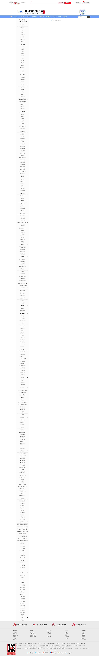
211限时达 (32, 633)
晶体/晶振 (23, 297)
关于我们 (15, 643)
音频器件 (22, 572)
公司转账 (49, 636)
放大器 (22, 256)
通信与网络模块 (22, 101)
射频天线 (22, 424)
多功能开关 (22, 326)
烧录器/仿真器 (23, 320)
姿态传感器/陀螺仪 (22, 171)
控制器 (22, 72)
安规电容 (22, 203)
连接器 (22, 56)
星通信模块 (22, 517)
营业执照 (76, 648)
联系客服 (14, 639)
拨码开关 (22, 346)
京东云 (55, 650)
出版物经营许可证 (50, 647)
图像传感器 (22, 162)
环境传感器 (22, 160)
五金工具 (23, 16)
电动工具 (22, 34)
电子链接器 (22, 74)
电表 (23, 69)
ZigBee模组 (22, 512)
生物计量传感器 (22, 157)
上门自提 (32, 632)
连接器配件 (22, 374)
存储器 (22, 617)
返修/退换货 (67, 636)
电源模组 (28, 16)
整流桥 (22, 614)
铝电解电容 (22, 208)
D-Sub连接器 (22, 351)
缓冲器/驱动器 (23, 394)
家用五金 (22, 39)
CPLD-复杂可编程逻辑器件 (22, 524)
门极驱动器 (22, 218)
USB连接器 (22, 361)
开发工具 (22, 96)
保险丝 (22, 198)
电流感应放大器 (22, 259)
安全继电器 (22, 271)
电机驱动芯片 (22, 215)
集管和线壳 (22, 367)
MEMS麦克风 (22, 575)
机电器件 (22, 84)
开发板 (22, 89)
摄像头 (22, 94)
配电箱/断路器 (23, 126)
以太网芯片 (22, 293)
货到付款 (49, 632)
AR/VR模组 (22, 546)
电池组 (22, 230)
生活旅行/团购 (15, 635)
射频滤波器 (22, 409)
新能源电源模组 (22, 228)
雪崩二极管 (22, 612)
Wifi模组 (22, 510)
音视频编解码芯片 (22, 495)
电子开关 (22, 87)
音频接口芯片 (22, 295)
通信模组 (65, 16)
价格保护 (66, 633)
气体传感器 (22, 155)
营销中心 (39, 643)
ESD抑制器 (22, 585)
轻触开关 (22, 339)
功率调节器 (22, 239)
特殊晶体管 (22, 310)
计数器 (22, 479)
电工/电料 (23, 123)
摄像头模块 (22, 555)
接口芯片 (22, 288)
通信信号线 (22, 567)
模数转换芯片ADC (22, 484)
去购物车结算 (86, 2)
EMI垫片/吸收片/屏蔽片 (22, 402)
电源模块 (22, 232)
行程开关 (22, 342)
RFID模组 (23, 420)
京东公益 (77, 643)
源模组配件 (22, 234)
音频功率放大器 (22, 266)
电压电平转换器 (22, 392)
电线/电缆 (23, 128)
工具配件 (22, 30)
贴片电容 (22, 210)
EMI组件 (22, 400)
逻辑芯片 (22, 387)
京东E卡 (83, 636)
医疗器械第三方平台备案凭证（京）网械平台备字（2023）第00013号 (60, 648)
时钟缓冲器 (22, 462)
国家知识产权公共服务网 (68, 652)
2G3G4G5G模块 (22, 501)
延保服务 (83, 635)
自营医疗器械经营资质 (55, 645)
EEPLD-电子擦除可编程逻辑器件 (23, 529)
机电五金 (22, 32)
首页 (11, 16)
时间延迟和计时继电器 (22, 283)
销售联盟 (53, 643)
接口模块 (22, 106)
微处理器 (22, 521)
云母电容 (22, 205)
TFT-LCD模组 (23, 550)
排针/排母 (23, 370)
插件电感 (22, 179)
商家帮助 (34, 643)
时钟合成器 (22, 460)
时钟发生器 (22, 458)
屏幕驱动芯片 (22, 488)
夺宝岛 (83, 632)
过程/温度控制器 (22, 280)
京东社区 (58, 643)
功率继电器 (22, 278)
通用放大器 (22, 261)
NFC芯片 (23, 430)
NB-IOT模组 (22, 505)
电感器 (22, 176)
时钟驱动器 (22, 465)
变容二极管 (22, 591)
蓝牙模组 (22, 514)
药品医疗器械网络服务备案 (45, 645)
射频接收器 (22, 441)
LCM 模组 (22, 548)
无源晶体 (22, 300)
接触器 (22, 114)
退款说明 (66, 635)
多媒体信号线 (22, 562)
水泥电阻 (22, 254)
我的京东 (77, 2)
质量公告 (68, 643)
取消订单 (66, 638)
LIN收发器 (22, 290)
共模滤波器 (22, 407)
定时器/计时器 (23, 453)
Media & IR (83, 643)
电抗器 (22, 62)
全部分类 (15, 16)
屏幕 (23, 91)
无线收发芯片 (22, 448)
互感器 (22, 60)
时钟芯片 (22, 450)
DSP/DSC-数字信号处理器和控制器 (23, 527)
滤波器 (22, 397)
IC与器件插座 (22, 356)
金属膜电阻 (22, 249)
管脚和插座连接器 (22, 365)
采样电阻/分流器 (22, 247)
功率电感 (22, 181)
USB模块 (22, 507)
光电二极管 (22, 384)
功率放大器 (22, 434)
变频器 (22, 120)
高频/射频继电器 (22, 276)
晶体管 (22, 305)
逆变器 (22, 241)
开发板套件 (34, 16)
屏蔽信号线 (22, 565)
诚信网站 (45, 652)
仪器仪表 (22, 27)
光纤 (23, 569)
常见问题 (14, 636)
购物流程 (14, 632)
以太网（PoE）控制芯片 (22, 222)
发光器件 (22, 380)
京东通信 (83, 638)
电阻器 (22, 244)
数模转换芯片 (22, 472)
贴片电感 (22, 188)
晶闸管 (22, 308)
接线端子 (22, 81)
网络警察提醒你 (38, 652)
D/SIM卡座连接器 (22, 358)
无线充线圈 (22, 190)
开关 (23, 58)
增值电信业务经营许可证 (84, 648)
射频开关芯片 (22, 443)
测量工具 (22, 41)
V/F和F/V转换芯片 (22, 475)
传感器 (54, 16)
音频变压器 (22, 138)
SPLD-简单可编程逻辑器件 (22, 541)
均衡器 (22, 481)
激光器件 (22, 382)
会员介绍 (14, 633)
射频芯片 (22, 427)
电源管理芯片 (22, 213)
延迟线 (22, 469)
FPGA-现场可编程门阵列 (22, 531)
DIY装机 (83, 633)
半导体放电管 (22, 195)
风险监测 (63, 643)
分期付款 (49, 635)
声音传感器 (22, 166)
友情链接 (49, 643)
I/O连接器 (23, 354)
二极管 (22, 582)
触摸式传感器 (22, 173)
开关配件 (22, 335)
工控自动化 (22, 111)
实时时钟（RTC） (22, 467)
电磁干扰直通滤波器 (22, 404)
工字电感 (22, 183)
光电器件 (22, 377)
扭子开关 (22, 337)
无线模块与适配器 (22, 99)
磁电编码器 (22, 153)
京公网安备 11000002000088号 (20, 645)
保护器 (22, 51)
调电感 (22, 185)
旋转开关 (22, 344)
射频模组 (22, 417)
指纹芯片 (22, 493)
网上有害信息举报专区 (53, 652)
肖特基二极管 (22, 610)
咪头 (23, 579)
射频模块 (22, 108)
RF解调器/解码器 (22, 432)
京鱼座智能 (84, 639)
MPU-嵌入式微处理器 (22, 538)
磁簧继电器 (22, 273)
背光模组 (22, 552)
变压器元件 (48, 16)
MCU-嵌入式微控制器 (22, 536)
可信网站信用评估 (30, 652)
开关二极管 (22, 601)
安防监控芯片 (22, 477)
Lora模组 (23, 503)
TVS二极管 (22, 589)
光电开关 (22, 328)
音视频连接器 (22, 372)
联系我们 (20, 643)
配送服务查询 (32, 635)
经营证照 (44, 648)
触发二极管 (22, 596)
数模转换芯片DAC (22, 491)
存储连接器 (22, 363)
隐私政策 (73, 643)
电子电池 (22, 237)
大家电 (14, 638)
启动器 (22, 116)
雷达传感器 (22, 143)
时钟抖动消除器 (22, 455)
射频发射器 (22, 436)
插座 (23, 46)
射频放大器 (22, 439)
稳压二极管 (22, 608)
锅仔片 (22, 330)
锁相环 (22, 446)
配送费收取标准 (33, 636)
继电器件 (59, 16)
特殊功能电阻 (22, 251)
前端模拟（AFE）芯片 (22, 486)
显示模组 (22, 543)
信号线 (22, 560)
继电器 (22, 118)
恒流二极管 (22, 598)
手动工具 (22, 36)
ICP (37, 645)
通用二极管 (22, 605)
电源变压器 (22, 134)
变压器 (22, 65)
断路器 (22, 53)
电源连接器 (22, 79)
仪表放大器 (22, 263)
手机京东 (44, 643)
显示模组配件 (22, 557)
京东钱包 (50, 650)
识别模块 (22, 104)
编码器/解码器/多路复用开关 (23, 390)
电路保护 (22, 193)
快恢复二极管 (22, 603)
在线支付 (49, 633)
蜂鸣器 (22, 577)
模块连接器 (22, 77)
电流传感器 (22, 148)
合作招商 (30, 643)
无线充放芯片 (22, 220)
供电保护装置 (22, 67)
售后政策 (66, 632)
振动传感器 (22, 169)
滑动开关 (22, 332)
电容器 (22, 49)
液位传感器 (22, 164)
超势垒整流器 (22, 594)
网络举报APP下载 (60, 652)
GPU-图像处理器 (22, 533)
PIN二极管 (22, 587)
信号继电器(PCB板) (22, 285)
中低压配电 (41, 16)
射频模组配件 (22, 422)
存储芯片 (22, 620)
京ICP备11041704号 (31, 645)
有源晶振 (22, 303)
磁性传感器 (22, 146)
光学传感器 (22, 150)
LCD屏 (22, 414)
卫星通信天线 (22, 519)
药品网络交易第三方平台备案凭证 (67, 645)
